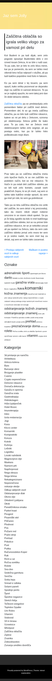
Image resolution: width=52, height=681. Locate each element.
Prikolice (8, 541)
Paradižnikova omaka (15, 507)
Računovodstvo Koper (15, 552)
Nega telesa (10, 476)
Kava (7, 424)
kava (21, 288)
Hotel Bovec (10, 407)
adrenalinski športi (17, 273)
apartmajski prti (35, 273)
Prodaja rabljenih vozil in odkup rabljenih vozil (14, 253)
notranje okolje (11, 486)
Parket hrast (10, 510)
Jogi (6, 421)
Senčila (8, 576)
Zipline (7, 635)
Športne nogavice (13, 597)
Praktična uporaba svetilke (20, 317)
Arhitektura (9, 359)
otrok (40, 314)
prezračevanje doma (26, 326)
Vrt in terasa (10, 621)
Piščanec (9, 521)
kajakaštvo (13, 289)
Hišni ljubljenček (12, 403)
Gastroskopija (11, 397)
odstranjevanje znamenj (20, 313)
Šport (7, 593)
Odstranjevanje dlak (14, 493)
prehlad (30, 321)
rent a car (43, 326)
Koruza (8, 438)
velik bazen (22, 336)
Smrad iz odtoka (12, 583)
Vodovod (8, 617)
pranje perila (20, 322)
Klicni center (10, 428)
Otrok (7, 504)
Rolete (7, 566)
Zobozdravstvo (11, 642)
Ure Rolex (9, 611)
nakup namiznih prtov (15, 298)
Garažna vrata (11, 393)
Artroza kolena (11, 362)
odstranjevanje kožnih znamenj (25, 308)
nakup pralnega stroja (18, 301)
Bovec (43, 273)
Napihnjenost (11, 469)
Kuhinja (8, 445)
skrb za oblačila (29, 331)
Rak (6, 555)
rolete (8, 331)
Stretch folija (10, 600)
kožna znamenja (15, 293)
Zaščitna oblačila (13, 104)
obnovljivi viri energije (21, 305)
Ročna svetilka (18, 331)
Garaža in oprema (13, 390)
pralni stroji (34, 317)
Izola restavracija (13, 417)
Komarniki (9, 431)
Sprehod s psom (41, 331)
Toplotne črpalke (12, 607)
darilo (8, 277)
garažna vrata (25, 282)
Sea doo (8, 569)
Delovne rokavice (13, 383)
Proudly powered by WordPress (19, 670)
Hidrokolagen (11, 400)
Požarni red (10, 531)
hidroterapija (39, 283)
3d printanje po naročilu (16, 355)
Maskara (8, 462)
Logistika (9, 452)
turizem (15, 336)
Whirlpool (9, 628)
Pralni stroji (10, 535)
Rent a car (9, 559)
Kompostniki (10, 434)
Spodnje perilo (11, 590)
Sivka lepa (9, 579)
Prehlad (8, 538)
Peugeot (8, 514)
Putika (7, 548)
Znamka (8, 638)
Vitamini (8, 614)
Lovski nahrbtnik (12, 455)
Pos (6, 528)
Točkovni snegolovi (14, 604)
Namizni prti (10, 466)
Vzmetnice (9, 624)
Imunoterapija (11, 410)
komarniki (34, 288)
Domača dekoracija (14, 386)
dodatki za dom (18, 278)
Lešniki (8, 448)
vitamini (32, 335)
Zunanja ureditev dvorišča (17, 645)
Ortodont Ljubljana (13, 500)
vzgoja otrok (42, 336)
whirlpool (7, 340)
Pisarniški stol (11, 517)
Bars (6, 365)
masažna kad (32, 294)
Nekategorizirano (13, 479)
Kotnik (7, 441)
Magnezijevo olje (13, 459)
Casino (8, 376)
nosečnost (38, 301)
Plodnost (8, 524)
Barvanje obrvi (11, 369)
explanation (25, 673)
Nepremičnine (11, 483)
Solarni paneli (11, 586)
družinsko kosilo (29, 278)
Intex (6, 414)
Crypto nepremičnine (15, 379)
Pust (6, 545)
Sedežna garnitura (13, 573)
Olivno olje (9, 497)
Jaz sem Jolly (15, 16)
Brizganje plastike (13, 372)
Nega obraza (11, 472)
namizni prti (30, 301)
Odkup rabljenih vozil (15, 490)
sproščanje (8, 336)
